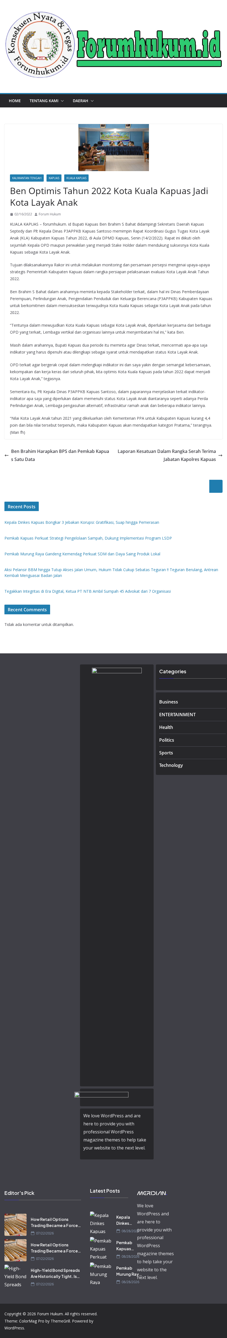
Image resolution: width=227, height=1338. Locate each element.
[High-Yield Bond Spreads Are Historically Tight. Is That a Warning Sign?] (15, 1276)
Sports (166, 753)
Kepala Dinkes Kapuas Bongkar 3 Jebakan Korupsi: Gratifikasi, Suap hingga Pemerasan (81, 522)
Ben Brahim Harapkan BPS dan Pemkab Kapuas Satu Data (60, 455)
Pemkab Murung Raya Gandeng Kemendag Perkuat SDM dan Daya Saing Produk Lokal (82, 553)
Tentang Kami (44, 100)
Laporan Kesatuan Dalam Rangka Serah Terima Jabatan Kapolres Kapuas (167, 455)
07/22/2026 (45, 1233)
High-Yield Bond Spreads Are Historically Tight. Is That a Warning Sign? (55, 1273)
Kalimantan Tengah (27, 178)
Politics (166, 740)
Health (166, 727)
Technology (171, 765)
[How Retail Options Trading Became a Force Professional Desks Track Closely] (15, 1225)
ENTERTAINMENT (177, 714)
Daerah (80, 100)
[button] (61, 101)
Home (15, 100)
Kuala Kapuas (76, 178)
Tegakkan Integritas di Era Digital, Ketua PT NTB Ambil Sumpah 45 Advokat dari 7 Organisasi (87, 591)
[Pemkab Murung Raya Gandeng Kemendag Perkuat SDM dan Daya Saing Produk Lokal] (101, 1273)
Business (168, 702)
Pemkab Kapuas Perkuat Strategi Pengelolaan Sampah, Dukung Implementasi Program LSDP (88, 538)
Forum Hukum (50, 214)
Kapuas (54, 178)
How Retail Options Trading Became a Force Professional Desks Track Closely (55, 1222)
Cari (216, 486)
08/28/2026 (130, 1231)
